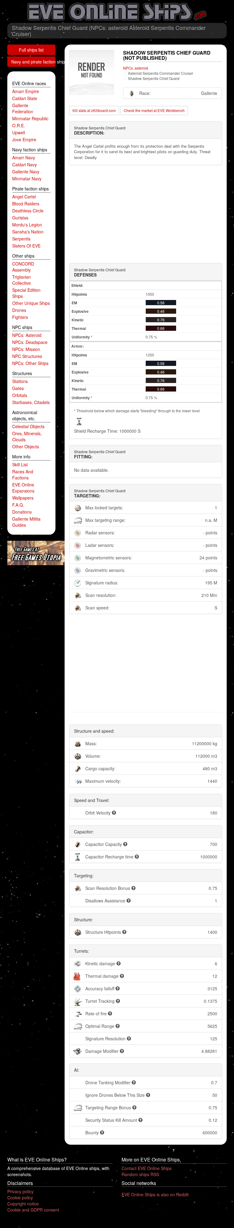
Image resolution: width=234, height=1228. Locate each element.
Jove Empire (24, 139)
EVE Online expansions (23, 488)
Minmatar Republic (30, 118)
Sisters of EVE (26, 246)
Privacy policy (20, 1191)
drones (19, 310)
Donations (22, 512)
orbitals (19, 395)
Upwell (18, 132)
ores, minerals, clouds (27, 436)
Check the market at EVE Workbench (154, 110)
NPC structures (27, 356)
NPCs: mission (26, 349)
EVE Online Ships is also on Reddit (155, 1194)
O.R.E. (18, 125)
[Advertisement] (145, 214)
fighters (20, 317)
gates (18, 388)
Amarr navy (23, 157)
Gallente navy (25, 171)
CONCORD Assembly (23, 267)
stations (20, 381)
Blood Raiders (25, 203)
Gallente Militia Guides (26, 522)
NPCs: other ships (30, 363)
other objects (25, 446)
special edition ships (26, 293)
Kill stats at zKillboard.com (94, 110)
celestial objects (28, 426)
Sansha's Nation (28, 232)
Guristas (20, 218)
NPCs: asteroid (26, 335)
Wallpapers (23, 498)
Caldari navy (24, 164)
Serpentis (21, 239)
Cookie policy (20, 1197)
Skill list (20, 464)
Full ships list (31, 50)
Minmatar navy (26, 178)
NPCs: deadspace (30, 342)
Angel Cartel (24, 196)
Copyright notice (23, 1204)
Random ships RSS (140, 1174)
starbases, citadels (31, 402)
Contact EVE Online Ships (147, 1168)
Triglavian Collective (21, 280)
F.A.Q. (18, 505)
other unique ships (31, 303)
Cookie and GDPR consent (33, 1210)
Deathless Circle (28, 211)
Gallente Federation (22, 108)
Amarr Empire (25, 91)
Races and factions (22, 474)
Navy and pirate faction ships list (33, 62)
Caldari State (24, 98)
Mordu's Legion (27, 225)
